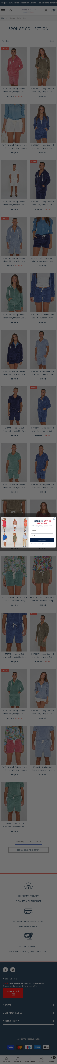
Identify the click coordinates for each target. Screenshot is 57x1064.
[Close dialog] (54, 518)
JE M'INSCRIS (42, 540)
